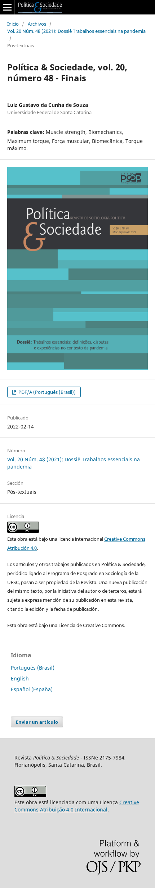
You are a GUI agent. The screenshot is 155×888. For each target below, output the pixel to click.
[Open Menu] (7, 7)
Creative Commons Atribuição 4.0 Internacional (76, 806)
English (20, 678)
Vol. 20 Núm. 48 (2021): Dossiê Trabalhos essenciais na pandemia (76, 31)
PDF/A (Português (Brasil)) (46, 392)
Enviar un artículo (37, 722)
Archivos (37, 24)
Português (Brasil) (32, 667)
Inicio (13, 24)
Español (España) (32, 689)
